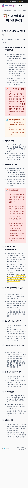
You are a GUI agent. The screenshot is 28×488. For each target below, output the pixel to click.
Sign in (20, 5)
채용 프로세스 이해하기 (20, 448)
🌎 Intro (6, 448)
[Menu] (25, 6)
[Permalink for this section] (6, 34)
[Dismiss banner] (26, 1)
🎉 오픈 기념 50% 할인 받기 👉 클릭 (14, 1)
